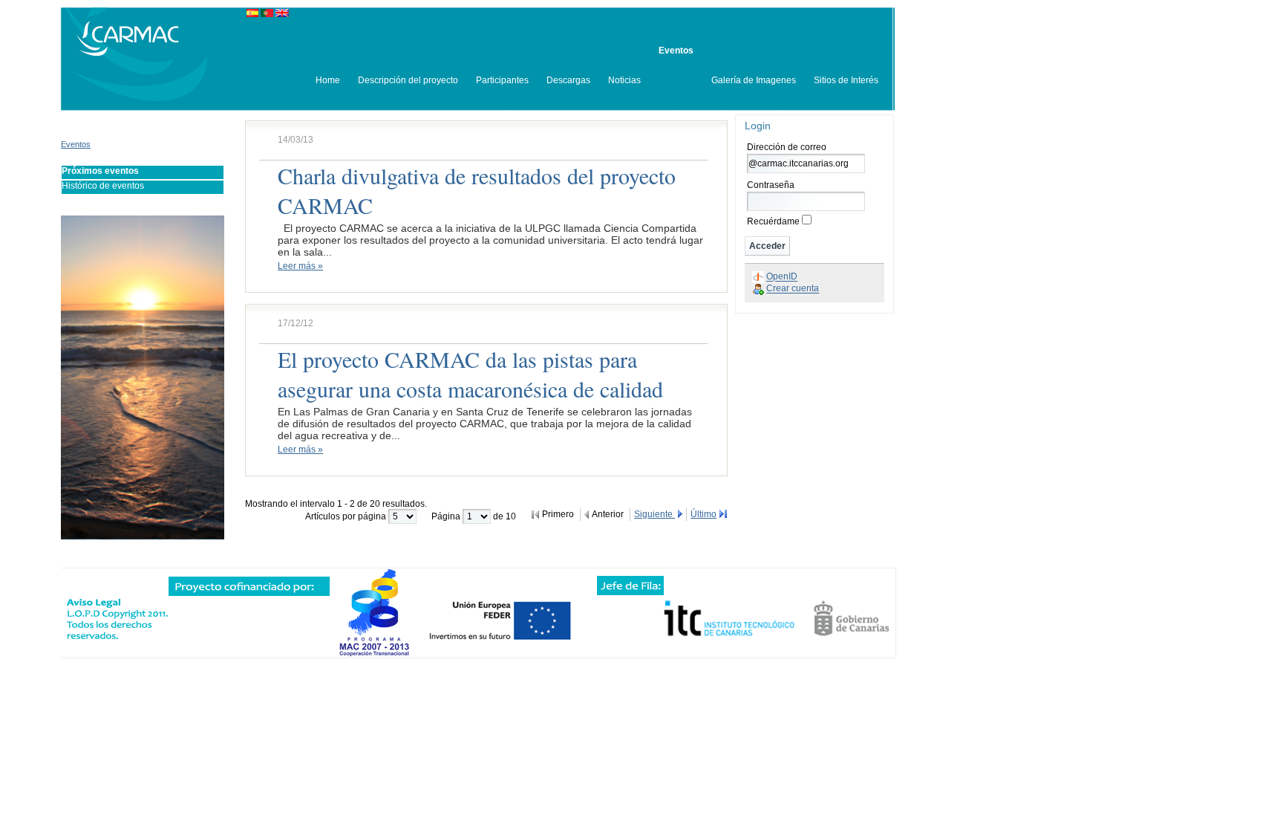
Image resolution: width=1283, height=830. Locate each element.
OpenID (781, 277)
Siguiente (654, 514)
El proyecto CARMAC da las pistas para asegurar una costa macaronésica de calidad (470, 373)
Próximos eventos (100, 171)
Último (703, 514)
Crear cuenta (792, 289)
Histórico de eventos (103, 186)
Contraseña (770, 185)
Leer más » (300, 266)
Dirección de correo (786, 147)
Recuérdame (773, 221)
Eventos (76, 144)
